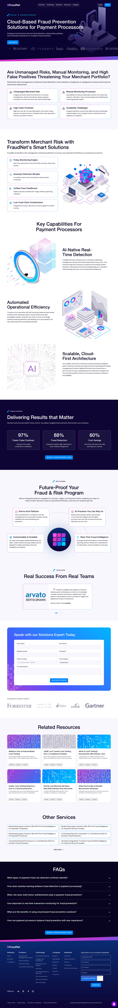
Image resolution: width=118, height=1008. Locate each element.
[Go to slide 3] (61, 613)
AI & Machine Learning (42, 956)
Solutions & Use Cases (70, 968)
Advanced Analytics (42, 979)
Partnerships (56, 959)
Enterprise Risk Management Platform (26, 957)
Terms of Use (11, 1003)
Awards (54, 965)
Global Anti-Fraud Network (41, 964)
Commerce (67, 965)
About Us (55, 956)
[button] (41, 5)
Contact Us (55, 974)
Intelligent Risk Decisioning (40, 960)
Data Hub (38, 968)
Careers (54, 968)
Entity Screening (24, 961)
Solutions (10, 952)
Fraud (9, 956)
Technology (40, 952)
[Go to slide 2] (59, 613)
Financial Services (69, 959)
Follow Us (55, 971)
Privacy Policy (21, 1003)
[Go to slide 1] (56, 613)
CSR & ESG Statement (50, 1003)
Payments (67, 956)
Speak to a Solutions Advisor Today (59, 457)
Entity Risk (10, 959)
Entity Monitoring (24, 964)
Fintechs (66, 962)
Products (22, 952)
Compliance (11, 962)
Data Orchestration (41, 976)
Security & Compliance (34, 1003)
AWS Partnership (41, 982)
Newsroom (55, 962)
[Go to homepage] (13, 5)
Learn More (13, 42)
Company (56, 952)
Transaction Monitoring (26, 967)
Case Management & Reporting (42, 972)
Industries (68, 952)
